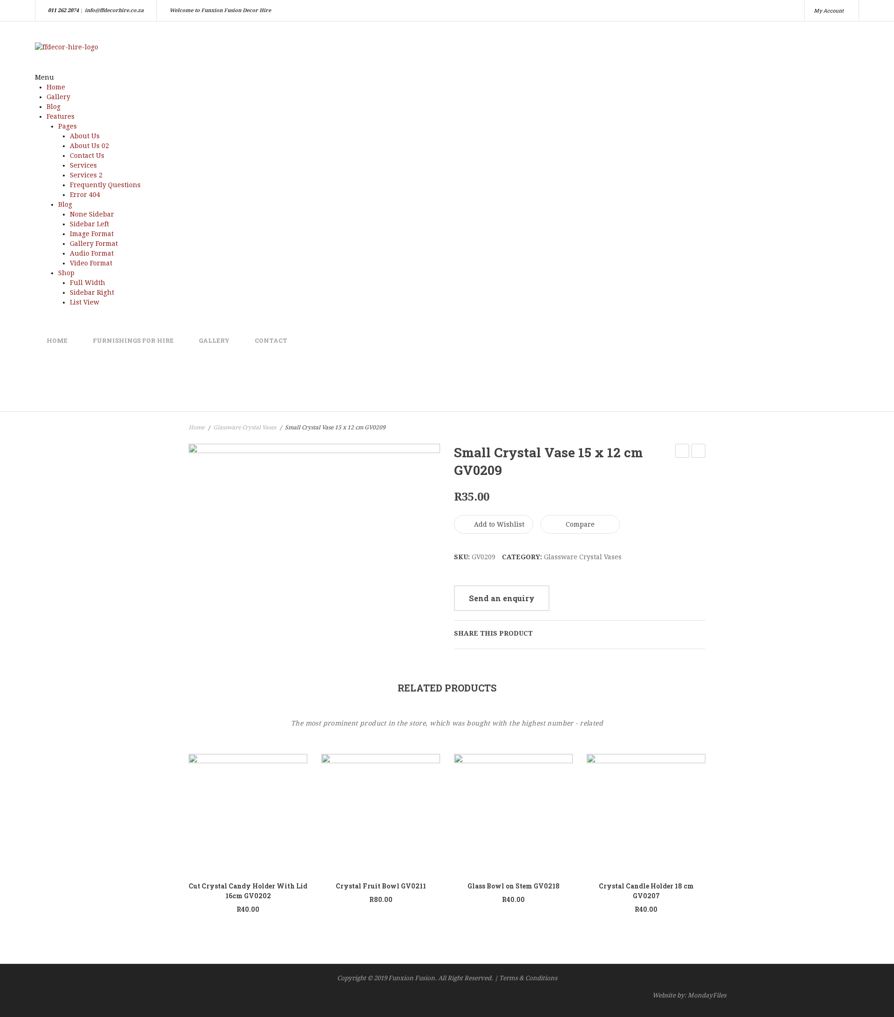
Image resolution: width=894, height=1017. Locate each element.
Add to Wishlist (498, 524)
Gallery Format (94, 243)
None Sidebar (92, 214)
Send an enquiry (502, 598)
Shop (66, 273)
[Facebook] (544, 633)
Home (56, 87)
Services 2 (86, 175)
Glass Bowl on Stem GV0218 (513, 885)
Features (60, 116)
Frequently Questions (105, 185)
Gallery (58, 97)
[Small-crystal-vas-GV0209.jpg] (314, 528)
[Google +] (587, 633)
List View (84, 302)
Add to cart (291, 810)
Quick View (253, 813)
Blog (54, 106)
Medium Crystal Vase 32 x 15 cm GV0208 (698, 452)
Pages (67, 126)
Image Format (92, 233)
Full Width (87, 282)
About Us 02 (89, 145)
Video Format (91, 263)
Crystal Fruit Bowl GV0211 (682, 452)
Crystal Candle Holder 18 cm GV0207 (646, 890)
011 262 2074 (63, 10)
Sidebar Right (92, 292)
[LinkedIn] (602, 633)
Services (83, 165)
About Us (85, 136)
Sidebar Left (89, 224)
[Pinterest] (573, 633)
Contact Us (87, 155)
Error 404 (85, 194)
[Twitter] (559, 633)
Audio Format (92, 253)
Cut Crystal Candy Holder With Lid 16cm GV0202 (248, 890)
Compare (580, 524)
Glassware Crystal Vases (244, 427)
